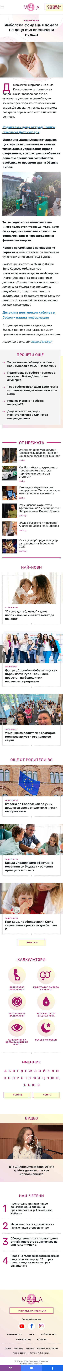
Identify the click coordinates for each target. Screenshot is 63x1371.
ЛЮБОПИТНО (23, 1339)
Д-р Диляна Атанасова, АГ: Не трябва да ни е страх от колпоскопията (31, 1170)
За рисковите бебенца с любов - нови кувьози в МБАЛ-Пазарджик (31, 364)
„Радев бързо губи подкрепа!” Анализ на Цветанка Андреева (39, 524)
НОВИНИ (42, 1339)
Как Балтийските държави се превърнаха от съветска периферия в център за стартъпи (38, 472)
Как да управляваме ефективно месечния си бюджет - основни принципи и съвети (29, 866)
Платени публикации (39, 1353)
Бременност (11, 667)
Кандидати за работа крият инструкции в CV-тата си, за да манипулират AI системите (39, 490)
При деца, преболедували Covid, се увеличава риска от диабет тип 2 (31, 925)
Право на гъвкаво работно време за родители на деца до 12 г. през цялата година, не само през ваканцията (35, 1260)
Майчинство (11, 608)
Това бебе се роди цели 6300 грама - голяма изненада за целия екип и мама (32, 390)
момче (47, 1095)
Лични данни (19, 1353)
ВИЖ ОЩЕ (32, 942)
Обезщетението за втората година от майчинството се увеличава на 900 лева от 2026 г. (34, 1242)
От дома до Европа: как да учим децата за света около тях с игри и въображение (31, 807)
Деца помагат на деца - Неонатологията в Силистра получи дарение (27, 414)
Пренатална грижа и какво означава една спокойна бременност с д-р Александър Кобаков (31, 1208)
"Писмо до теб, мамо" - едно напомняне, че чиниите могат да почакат (29, 615)
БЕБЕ (31, 1334)
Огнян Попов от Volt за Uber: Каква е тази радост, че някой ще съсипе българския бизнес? (39, 452)
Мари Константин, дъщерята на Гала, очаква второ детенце (32, 1226)
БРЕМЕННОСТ (14, 1334)
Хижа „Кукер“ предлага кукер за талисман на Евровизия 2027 (38, 543)
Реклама (30, 1348)
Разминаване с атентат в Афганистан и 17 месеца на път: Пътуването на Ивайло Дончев (39, 508)
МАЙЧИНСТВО (48, 1334)
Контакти (18, 1348)
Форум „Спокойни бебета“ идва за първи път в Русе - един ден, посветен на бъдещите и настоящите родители (31, 676)
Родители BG (11, 800)
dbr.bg (22, 460)
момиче (17, 1095)
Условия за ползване (47, 1348)
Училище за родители (54, 7)
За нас (8, 1348)
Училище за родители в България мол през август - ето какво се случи (30, 736)
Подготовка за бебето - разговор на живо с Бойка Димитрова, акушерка (31, 376)
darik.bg (22, 515)
